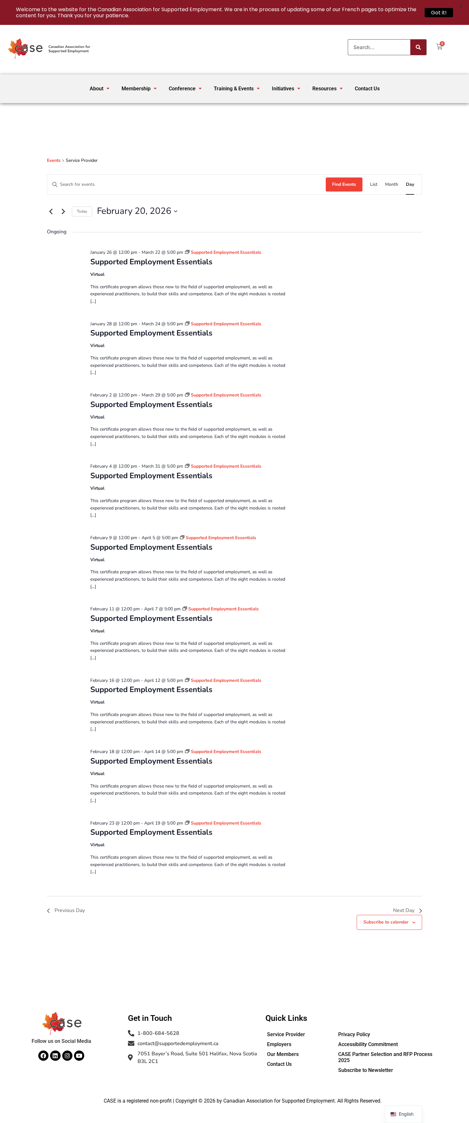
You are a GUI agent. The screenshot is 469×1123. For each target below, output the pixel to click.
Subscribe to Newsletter (365, 1070)
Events (54, 160)
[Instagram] (67, 1056)
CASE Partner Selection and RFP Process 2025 (385, 1057)
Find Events (344, 184)
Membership (136, 89)
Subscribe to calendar (385, 922)
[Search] (418, 47)
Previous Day (70, 910)
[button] (99, 88)
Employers (279, 1044)
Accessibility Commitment (368, 1044)
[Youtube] (79, 1056)
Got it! (439, 12)
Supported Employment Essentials (151, 262)
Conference (182, 89)
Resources (324, 89)
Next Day (403, 910)
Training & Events (234, 89)
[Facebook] (43, 1056)
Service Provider (286, 1034)
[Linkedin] (55, 1056)
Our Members (283, 1054)
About (96, 89)
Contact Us (367, 89)
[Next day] (63, 211)
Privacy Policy (354, 1034)
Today (82, 211)
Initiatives (283, 89)
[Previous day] (51, 211)
